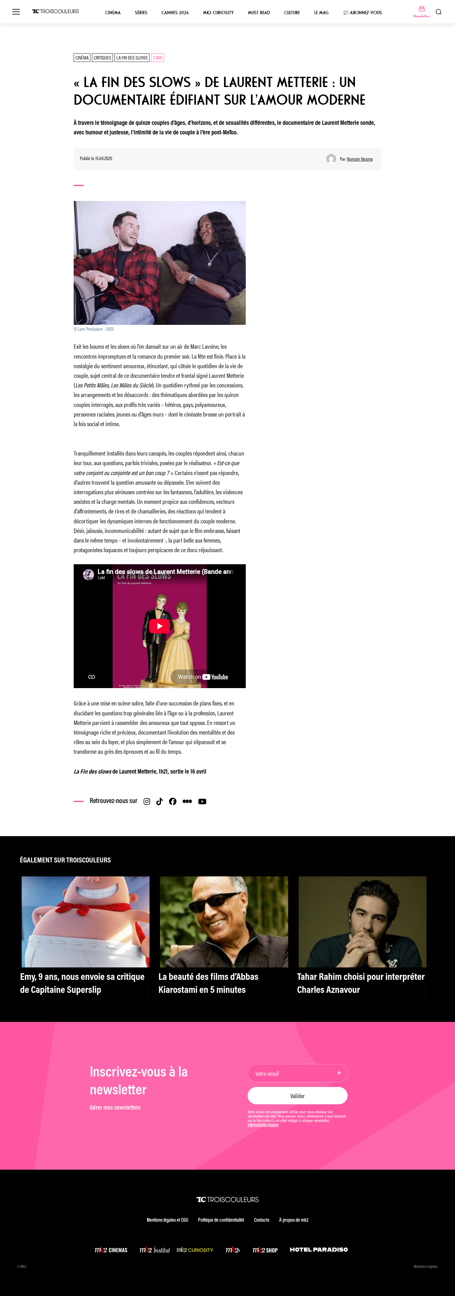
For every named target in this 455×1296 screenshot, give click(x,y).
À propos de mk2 (293, 1220)
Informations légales (263, 1125)
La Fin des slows (132, 57)
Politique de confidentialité (221, 1220)
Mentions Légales (426, 1267)
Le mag (321, 12)
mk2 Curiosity (218, 12)
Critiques (102, 57)
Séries (141, 12)
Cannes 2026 (175, 12)
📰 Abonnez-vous (362, 12)
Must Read (259, 12)
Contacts (261, 1220)
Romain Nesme (360, 158)
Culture (292, 12)
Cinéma (113, 12)
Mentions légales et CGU (167, 1220)
